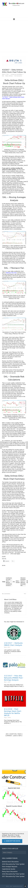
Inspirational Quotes (8, 869)
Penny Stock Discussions (9, 871)
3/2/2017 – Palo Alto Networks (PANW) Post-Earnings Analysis (14, 678)
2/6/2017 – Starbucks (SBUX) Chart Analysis (13, 644)
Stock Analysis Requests (9, 866)
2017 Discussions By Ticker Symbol (13, 876)
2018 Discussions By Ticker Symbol (13, 874)
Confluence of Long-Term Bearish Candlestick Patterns (9, 581)
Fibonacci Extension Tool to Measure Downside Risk (23, 581)
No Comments (18, 76)
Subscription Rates (13, 841)
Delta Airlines (18, 581)
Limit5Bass (19, 74)
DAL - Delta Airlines (7, 76)
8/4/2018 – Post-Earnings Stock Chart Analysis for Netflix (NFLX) (12, 712)
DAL (14, 581)
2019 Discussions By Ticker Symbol (13, 864)
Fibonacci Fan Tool (11, 273)
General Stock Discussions (10, 861)
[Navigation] (14, 19)
